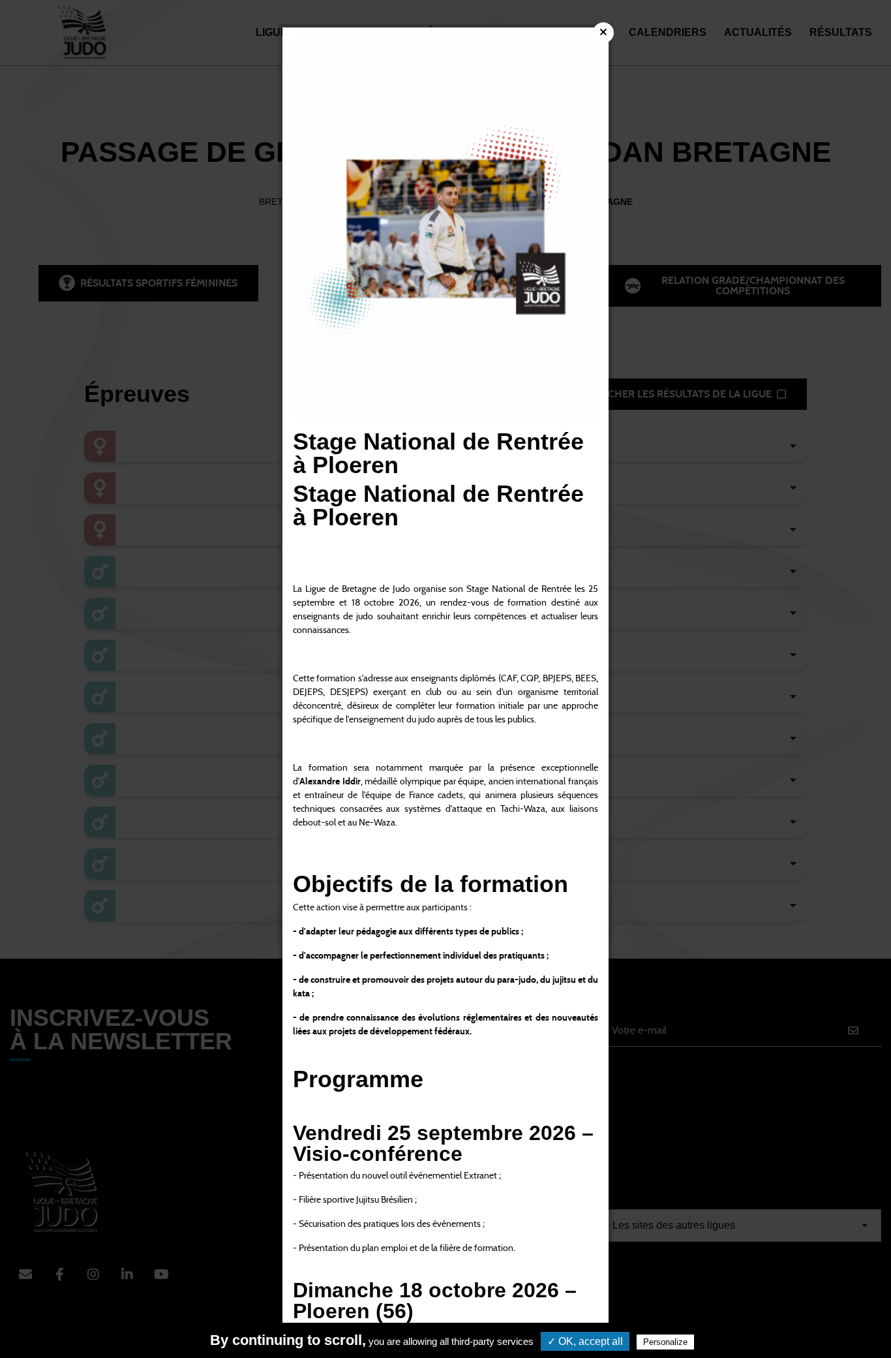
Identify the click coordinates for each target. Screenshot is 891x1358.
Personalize (665, 1342)
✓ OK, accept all (585, 1341)
